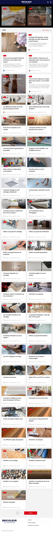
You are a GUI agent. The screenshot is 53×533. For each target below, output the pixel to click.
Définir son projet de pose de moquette (12, 253)
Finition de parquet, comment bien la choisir (12, 80)
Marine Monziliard (34, 91)
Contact (29, 519)
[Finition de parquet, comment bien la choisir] (14, 83)
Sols (5, 8)
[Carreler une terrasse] (14, 370)
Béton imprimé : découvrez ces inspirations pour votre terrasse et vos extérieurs (38, 13)
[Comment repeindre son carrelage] (14, 266)
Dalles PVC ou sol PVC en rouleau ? (39, 378)
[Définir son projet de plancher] (39, 245)
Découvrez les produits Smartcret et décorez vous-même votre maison (13, 13)
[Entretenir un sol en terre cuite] (39, 391)
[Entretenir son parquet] (39, 432)
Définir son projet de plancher (38, 252)
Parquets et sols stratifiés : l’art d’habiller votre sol (38, 149)
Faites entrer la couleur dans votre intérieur (12, 170)
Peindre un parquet (9, 502)
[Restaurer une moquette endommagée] (39, 349)
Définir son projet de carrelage (12, 231)
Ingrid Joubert (7, 91)
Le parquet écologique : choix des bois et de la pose (39, 316)
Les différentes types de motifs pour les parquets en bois (13, 108)
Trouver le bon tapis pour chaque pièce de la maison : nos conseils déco (39, 81)
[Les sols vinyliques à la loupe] (14, 349)
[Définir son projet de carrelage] (14, 224)
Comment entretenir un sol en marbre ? (12, 336)
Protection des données (33, 525)
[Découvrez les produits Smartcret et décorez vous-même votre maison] (14, 16)
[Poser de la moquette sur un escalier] (14, 120)
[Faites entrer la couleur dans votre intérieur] (14, 162)
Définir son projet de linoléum (38, 335)
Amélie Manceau (34, 23)
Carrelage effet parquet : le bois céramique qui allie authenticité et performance (38, 39)
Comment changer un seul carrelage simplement (11, 191)
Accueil (43, 30)
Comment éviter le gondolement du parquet (13, 149)
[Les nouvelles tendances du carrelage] (14, 307)
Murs (30, 97)
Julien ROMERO (8, 23)
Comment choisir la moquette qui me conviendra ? (13, 295)
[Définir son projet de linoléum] (39, 328)
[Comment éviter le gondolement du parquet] (14, 141)
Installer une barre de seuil (37, 460)
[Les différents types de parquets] (14, 432)
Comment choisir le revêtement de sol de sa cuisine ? (13, 212)
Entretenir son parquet (36, 440)
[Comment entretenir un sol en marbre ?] (14, 328)
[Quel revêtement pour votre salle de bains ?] (39, 99)
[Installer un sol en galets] (14, 474)
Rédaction (32, 112)
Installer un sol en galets (10, 481)
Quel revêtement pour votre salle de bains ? (39, 108)
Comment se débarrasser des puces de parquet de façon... (12, 399)
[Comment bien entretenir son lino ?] (39, 183)
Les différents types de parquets (13, 440)
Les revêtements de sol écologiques (36, 212)
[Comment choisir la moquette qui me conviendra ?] (14, 287)
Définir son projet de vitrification (39, 231)
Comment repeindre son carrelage (10, 274)
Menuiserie (6, 76)
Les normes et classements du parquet (38, 420)
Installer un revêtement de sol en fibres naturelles (39, 482)
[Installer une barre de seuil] (39, 453)
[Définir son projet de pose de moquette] (14, 245)
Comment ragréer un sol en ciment (37, 274)
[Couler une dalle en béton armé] (14, 411)
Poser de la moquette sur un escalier (12, 128)
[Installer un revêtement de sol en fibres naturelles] (39, 474)
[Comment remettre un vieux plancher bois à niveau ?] (39, 120)
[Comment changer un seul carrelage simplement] (14, 183)
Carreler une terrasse (9, 377)
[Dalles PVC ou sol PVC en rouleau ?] (39, 370)
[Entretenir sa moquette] (39, 287)
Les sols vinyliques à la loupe (12, 356)
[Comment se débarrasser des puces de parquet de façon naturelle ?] (14, 391)
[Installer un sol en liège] (14, 453)
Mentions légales (32, 522)
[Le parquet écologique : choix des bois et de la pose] (39, 307)
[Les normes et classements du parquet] (39, 411)
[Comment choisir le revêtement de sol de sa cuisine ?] (14, 203)
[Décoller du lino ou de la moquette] (39, 162)
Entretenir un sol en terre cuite (38, 398)
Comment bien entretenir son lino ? (39, 191)
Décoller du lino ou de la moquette (36, 170)
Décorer (47, 30)
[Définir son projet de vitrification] (39, 224)
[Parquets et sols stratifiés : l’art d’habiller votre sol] (39, 141)
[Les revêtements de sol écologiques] (39, 203)
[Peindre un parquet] (14, 495)
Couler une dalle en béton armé (13, 419)
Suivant (31, 513)
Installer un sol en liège (10, 460)
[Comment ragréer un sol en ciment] (39, 266)
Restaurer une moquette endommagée (36, 357)
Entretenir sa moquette (36, 294)
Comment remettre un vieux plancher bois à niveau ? (37, 128)
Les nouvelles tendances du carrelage (11, 316)
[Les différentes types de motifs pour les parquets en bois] (14, 99)
